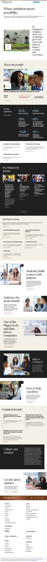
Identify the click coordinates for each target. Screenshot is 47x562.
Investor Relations (31, 531)
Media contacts (28, 538)
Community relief (7, 528)
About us (7, 503)
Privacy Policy (34, 560)
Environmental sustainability (30, 515)
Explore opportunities (8, 548)
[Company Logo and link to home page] (7, 2)
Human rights (7, 520)
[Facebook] (35, 498)
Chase (27, 544)
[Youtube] (42, 498)
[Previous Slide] (5, 101)
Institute (7, 531)
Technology (7, 511)
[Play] (8, 47)
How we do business (8, 506)
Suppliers (6, 513)
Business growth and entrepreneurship (32, 509)
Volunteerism (7, 530)
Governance (7, 515)
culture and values (38, 453)
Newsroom (29, 536)
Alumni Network (28, 551)
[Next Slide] (9, 101)
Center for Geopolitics (11, 536)
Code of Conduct (29, 453)
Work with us (7, 543)
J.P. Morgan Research (29, 547)
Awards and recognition (9, 509)
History (6, 517)
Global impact (28, 506)
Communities (8, 526)
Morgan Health (28, 549)
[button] (45, 559)
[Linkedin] (31, 498)
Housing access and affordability (31, 513)
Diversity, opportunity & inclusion (10, 522)
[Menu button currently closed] (44, 2)
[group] (25, 97)
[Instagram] (38, 498)
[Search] (42, 2)
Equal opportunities (8, 550)
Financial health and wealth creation (32, 517)
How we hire (7, 546)
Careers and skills (29, 511)
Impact (28, 503)
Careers (7, 540)
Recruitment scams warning (9, 552)
